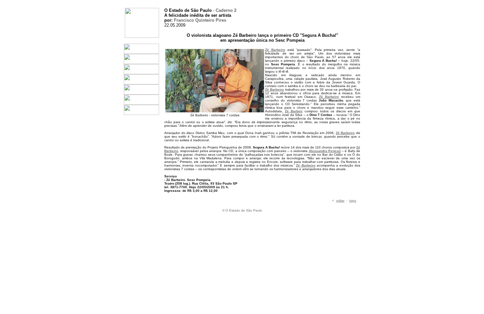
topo (352, 200)
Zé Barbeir (294, 111)
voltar (340, 200)
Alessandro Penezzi (325, 151)
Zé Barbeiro (275, 50)
